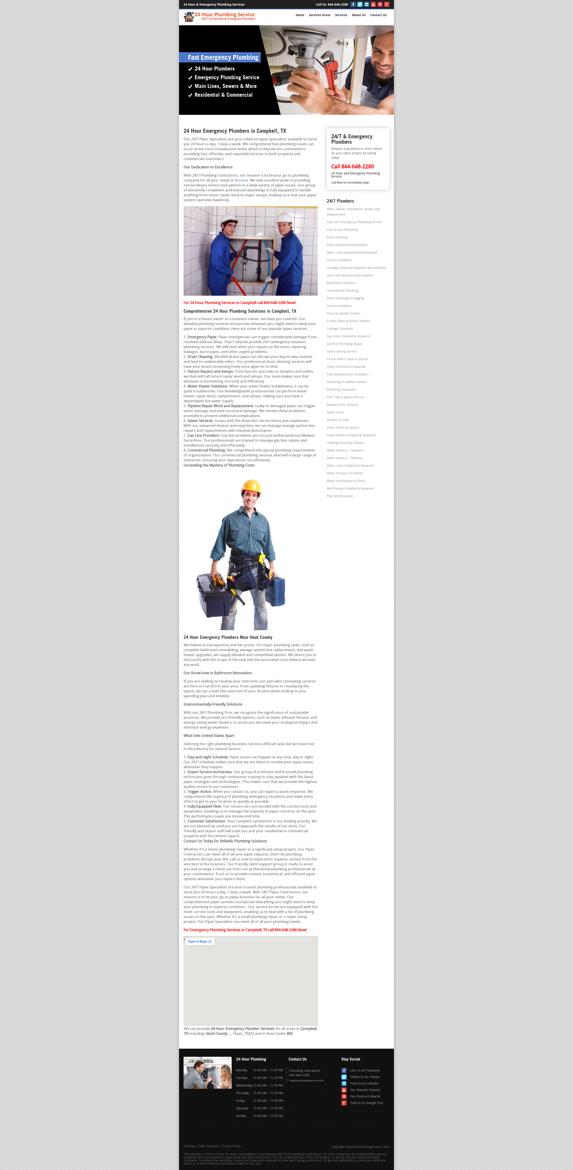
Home (300, 15)
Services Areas (320, 15)
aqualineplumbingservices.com (307, 1081)
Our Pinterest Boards (365, 1096)
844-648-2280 (338, 4)
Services (341, 15)
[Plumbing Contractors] (220, 21)
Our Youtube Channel (365, 1090)
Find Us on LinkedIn (364, 1083)
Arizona (241, 180)
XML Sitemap (208, 1146)
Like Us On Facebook (365, 1070)
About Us (359, 15)
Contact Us (378, 15)
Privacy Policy (231, 1146)
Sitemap (189, 1146)
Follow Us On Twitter (365, 1077)
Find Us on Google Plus (366, 1103)
